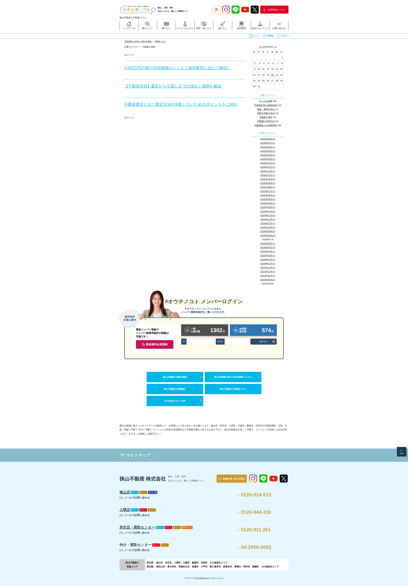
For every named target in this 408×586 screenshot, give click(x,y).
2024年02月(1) (267, 259)
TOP (402, 454)
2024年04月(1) (267, 251)
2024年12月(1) (267, 219)
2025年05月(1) (267, 199)
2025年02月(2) (267, 211)
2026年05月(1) (267, 151)
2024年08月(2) (267, 235)
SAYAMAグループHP (175, 401)
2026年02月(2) (267, 163)
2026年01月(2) (267, 167)
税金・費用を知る (266, 109)
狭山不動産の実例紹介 (175, 389)
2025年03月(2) (267, 207)
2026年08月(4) (267, 139)
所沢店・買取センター (137, 527)
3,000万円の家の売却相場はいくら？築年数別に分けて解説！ (177, 68)
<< (260, 47)
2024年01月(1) (267, 263)
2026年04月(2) (267, 155)
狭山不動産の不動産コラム (233, 389)
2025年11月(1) (267, 175)
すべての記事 (265, 101)
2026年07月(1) (267, 143)
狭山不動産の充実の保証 (175, 377)
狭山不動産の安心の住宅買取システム (233, 377)
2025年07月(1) (267, 191)
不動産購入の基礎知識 (265, 125)
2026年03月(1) (267, 159)
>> (275, 47)
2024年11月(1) (267, 223)
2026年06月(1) (267, 147)
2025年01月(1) (267, 215)
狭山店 (125, 492)
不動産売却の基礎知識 (265, 105)
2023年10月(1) (267, 275)
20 (272, 75)
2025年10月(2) (267, 179)
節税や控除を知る (266, 113)
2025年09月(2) (267, 183)
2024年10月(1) (267, 227)
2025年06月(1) (267, 195)
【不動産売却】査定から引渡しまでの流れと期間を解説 (172, 86)
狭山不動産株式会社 (202, 578)
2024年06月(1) (267, 243)
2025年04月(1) (267, 203)
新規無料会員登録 (157, 344)
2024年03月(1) (267, 255)
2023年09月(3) (267, 279)
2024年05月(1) (267, 247)
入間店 (125, 510)
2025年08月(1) (267, 187)
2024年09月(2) (267, 231)
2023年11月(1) (267, 271)
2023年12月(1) (267, 267)
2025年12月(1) (267, 171)
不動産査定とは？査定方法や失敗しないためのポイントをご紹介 (181, 104)
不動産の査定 (266, 117)
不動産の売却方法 (266, 121)
